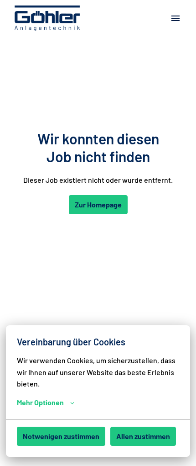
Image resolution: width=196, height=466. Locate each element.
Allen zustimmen (143, 436)
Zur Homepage (98, 204)
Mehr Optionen (40, 402)
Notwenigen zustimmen (61, 436)
